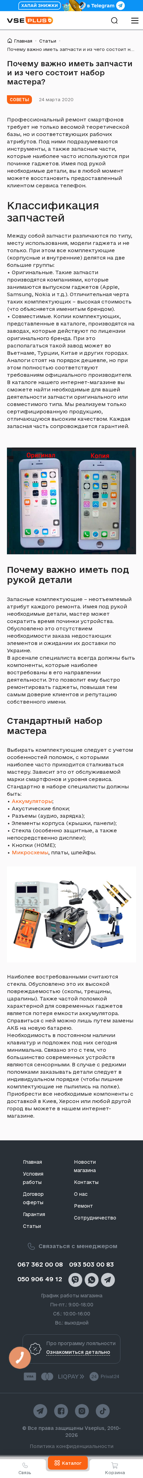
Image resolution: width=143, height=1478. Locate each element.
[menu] (134, 20)
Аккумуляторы (32, 801)
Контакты (86, 1182)
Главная (23, 40)
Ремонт (83, 1206)
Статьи (47, 40)
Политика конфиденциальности (71, 1446)
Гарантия (34, 1214)
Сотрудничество (95, 1218)
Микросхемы (30, 852)
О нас (80, 1194)
